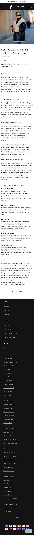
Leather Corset (7, 491)
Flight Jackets (7, 423)
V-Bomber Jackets (8, 428)
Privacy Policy (7, 325)
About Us (6, 306)
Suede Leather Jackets (10, 362)
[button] (2, 7)
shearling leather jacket (19, 163)
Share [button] (5, 60)
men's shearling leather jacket (18, 226)
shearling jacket (6, 89)
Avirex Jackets (7, 358)
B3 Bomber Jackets (9, 415)
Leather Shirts (7, 373)
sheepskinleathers (14, 531)
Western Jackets (8, 384)
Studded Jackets (8, 508)
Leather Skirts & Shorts (10, 498)
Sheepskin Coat (8, 408)
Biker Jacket (7, 436)
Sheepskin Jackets (8, 412)
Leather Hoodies (8, 391)
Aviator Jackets (8, 432)
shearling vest (9, 177)
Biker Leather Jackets (9, 463)
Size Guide (6, 314)
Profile (5, 352)
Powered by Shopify (22, 531)
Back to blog (18, 291)
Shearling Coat (7, 404)
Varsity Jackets (7, 380)
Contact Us (6, 310)
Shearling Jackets (8, 401)
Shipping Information (9, 337)
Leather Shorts (7, 369)
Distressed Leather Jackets (11, 366)
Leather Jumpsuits (8, 388)
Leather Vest (7, 395)
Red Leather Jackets (9, 452)
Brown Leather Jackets (10, 443)
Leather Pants (7, 377)
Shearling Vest (7, 487)
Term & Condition (8, 329)
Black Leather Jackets (9, 439)
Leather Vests (7, 511)
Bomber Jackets (8, 419)
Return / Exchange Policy (10, 333)
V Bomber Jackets (8, 471)
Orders (5, 348)
